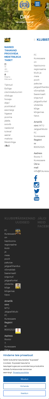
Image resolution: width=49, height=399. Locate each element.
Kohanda (24, 386)
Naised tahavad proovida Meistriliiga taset (12, 54)
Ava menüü (37, 3)
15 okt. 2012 (6, 69)
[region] (24, 375)
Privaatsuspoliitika (21, 372)
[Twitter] (37, 192)
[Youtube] (37, 199)
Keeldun (24, 393)
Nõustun (24, 379)
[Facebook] (36, 180)
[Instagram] (37, 186)
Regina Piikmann (8, 78)
